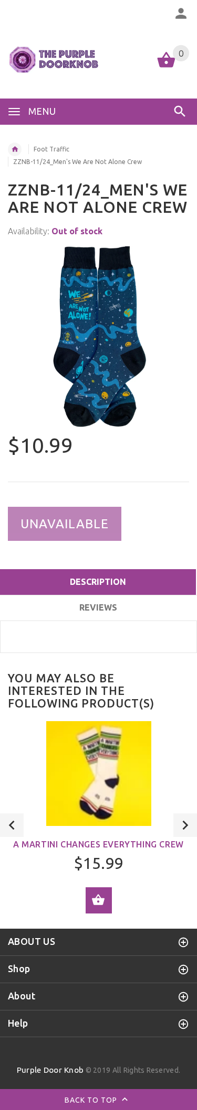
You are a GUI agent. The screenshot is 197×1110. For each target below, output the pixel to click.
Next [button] (185, 825)
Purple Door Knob (50, 1069)
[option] (98, 336)
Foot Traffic (51, 149)
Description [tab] (98, 581)
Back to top (92, 1100)
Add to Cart (99, 900)
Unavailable (64, 524)
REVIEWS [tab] (98, 607)
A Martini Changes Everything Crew (98, 844)
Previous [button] (12, 825)
